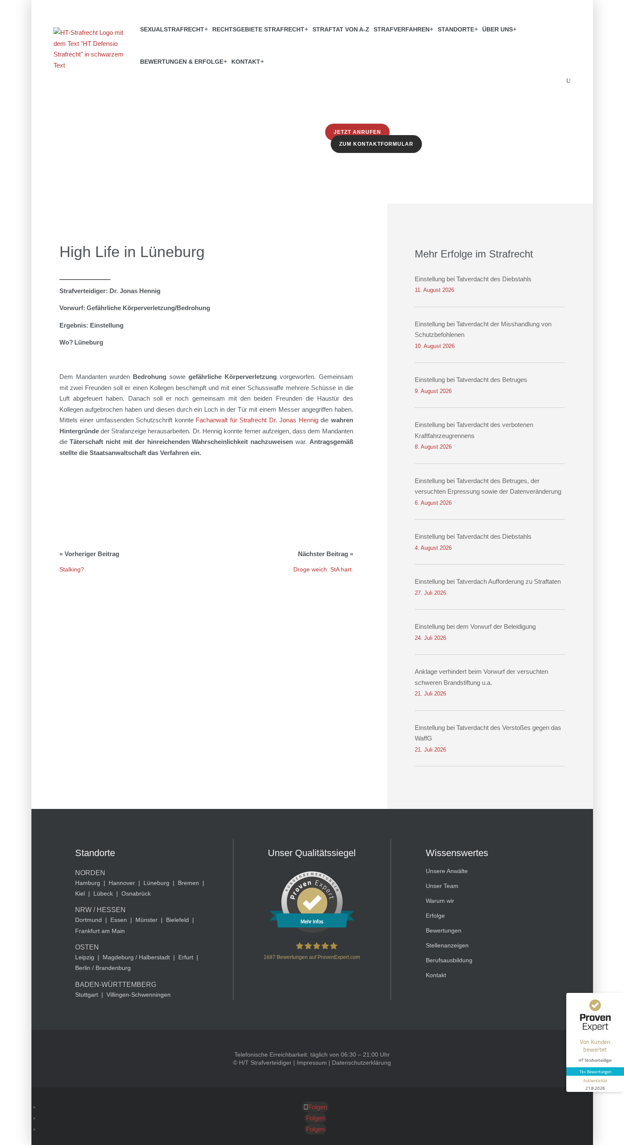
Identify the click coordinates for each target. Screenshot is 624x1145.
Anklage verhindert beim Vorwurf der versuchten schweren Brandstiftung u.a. (481, 677)
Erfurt (185, 957)
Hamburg (87, 882)
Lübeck (103, 893)
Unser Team (442, 885)
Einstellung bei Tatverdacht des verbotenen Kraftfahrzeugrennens (474, 430)
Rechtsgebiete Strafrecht (258, 29)
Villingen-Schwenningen (139, 994)
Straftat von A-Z (340, 29)
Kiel (80, 893)
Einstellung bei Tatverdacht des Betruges (471, 379)
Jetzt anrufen (357, 132)
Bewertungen (443, 930)
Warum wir (440, 900)
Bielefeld (177, 919)
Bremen (188, 882)
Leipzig (84, 957)
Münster (146, 919)
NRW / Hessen (100, 909)
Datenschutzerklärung (361, 1062)
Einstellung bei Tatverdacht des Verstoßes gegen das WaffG (488, 733)
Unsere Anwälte (447, 871)
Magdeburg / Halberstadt (136, 957)
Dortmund (88, 919)
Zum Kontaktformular (376, 144)
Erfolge (435, 915)
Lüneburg (156, 882)
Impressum (312, 1062)
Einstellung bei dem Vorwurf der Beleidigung (475, 626)
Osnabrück (136, 893)
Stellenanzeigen (447, 945)
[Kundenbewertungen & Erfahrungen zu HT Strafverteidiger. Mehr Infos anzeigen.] (312, 930)
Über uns (497, 29)
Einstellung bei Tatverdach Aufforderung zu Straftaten (488, 581)
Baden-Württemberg (115, 984)
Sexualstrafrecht (172, 29)
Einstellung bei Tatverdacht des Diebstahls (473, 279)
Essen (118, 919)
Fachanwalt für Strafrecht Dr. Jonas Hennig (257, 420)
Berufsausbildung (449, 960)
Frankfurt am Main (100, 930)
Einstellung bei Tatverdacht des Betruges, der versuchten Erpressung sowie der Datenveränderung (488, 486)
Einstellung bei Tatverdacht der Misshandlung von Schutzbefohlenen (483, 329)
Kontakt (245, 61)
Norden (90, 872)
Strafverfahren (402, 29)
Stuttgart (86, 994)
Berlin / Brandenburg (103, 967)
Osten (87, 947)
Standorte (456, 29)
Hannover (122, 882)
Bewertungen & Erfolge (181, 61)
